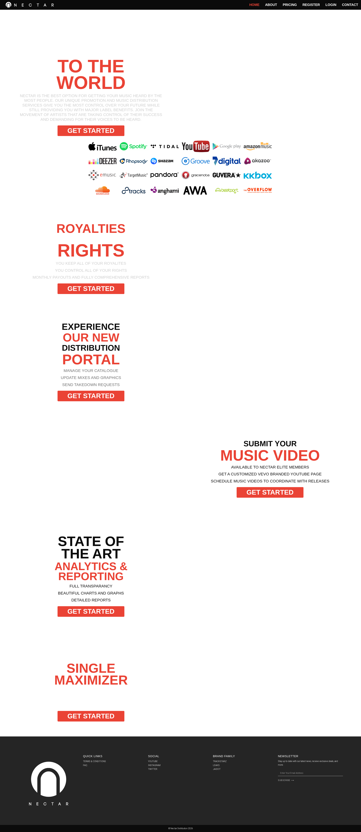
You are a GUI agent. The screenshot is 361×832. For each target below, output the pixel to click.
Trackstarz (220, 761)
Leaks (216, 765)
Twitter (152, 769)
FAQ (85, 765)
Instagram (154, 765)
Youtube (153, 761)
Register (311, 5)
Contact (350, 5)
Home (254, 5)
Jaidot (217, 769)
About (271, 5)
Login (330, 5)
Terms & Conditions (94, 761)
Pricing (290, 5)
